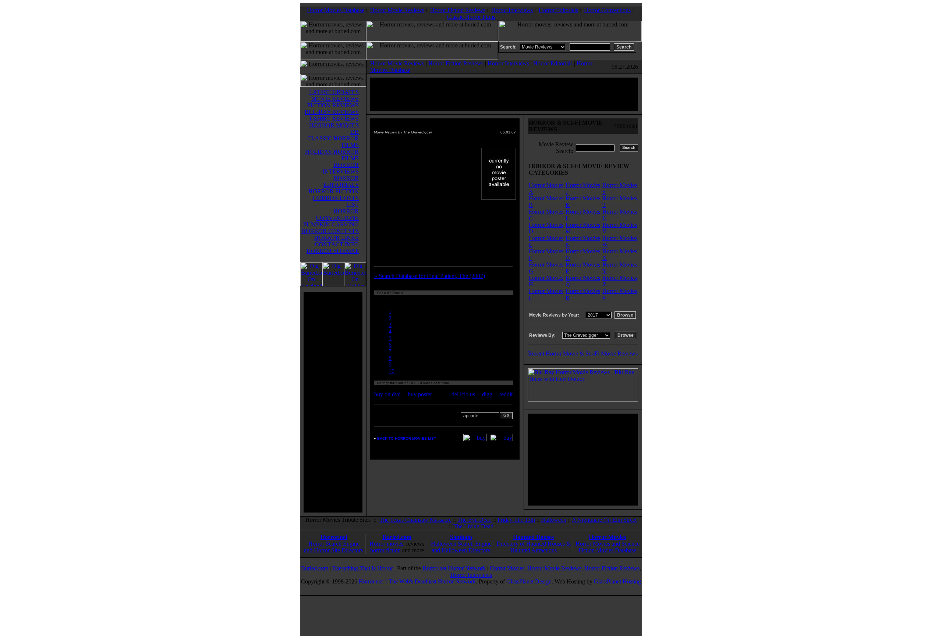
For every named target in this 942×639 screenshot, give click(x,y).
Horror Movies (607, 537)
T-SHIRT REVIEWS (334, 118)
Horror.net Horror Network (454, 568)
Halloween (553, 520)
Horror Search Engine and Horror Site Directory (334, 546)
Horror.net (334, 537)
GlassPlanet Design (529, 581)
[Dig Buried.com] (333, 284)
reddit (506, 394)
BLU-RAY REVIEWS (332, 112)
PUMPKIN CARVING (331, 224)
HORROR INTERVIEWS (341, 168)
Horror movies (386, 543)
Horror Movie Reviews (397, 10)
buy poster (420, 394)
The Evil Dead (474, 520)
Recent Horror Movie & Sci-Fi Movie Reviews (583, 353)
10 (391, 371)
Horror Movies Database (335, 10)
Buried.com (396, 537)
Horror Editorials (558, 10)
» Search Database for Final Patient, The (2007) (429, 276)
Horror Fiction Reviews (457, 10)
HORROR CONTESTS (330, 231)
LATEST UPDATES (334, 92)
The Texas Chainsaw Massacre (415, 520)
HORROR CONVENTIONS (337, 214)
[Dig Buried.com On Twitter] (355, 284)
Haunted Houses (533, 537)
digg (487, 394)
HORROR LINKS (336, 238)
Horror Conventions (607, 10)
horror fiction (385, 550)
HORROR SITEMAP (333, 251)
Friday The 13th (516, 520)
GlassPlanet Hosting (617, 581)
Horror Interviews (512, 10)
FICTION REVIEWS (333, 105)
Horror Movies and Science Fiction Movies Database (608, 546)
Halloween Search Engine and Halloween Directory (461, 546)
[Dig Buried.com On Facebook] (311, 284)
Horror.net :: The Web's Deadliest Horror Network (417, 581)
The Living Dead (473, 526)
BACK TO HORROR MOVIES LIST (406, 438)
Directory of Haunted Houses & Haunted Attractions (533, 546)
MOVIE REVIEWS (335, 99)
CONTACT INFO (337, 244)
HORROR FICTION (333, 191)
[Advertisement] (333, 402)
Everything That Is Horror (362, 568)
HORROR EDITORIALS (341, 181)
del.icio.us (463, 394)
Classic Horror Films (471, 17)
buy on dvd (387, 394)
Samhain (461, 537)
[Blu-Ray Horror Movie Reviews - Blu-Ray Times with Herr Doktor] (583, 399)
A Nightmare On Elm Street (604, 520)
